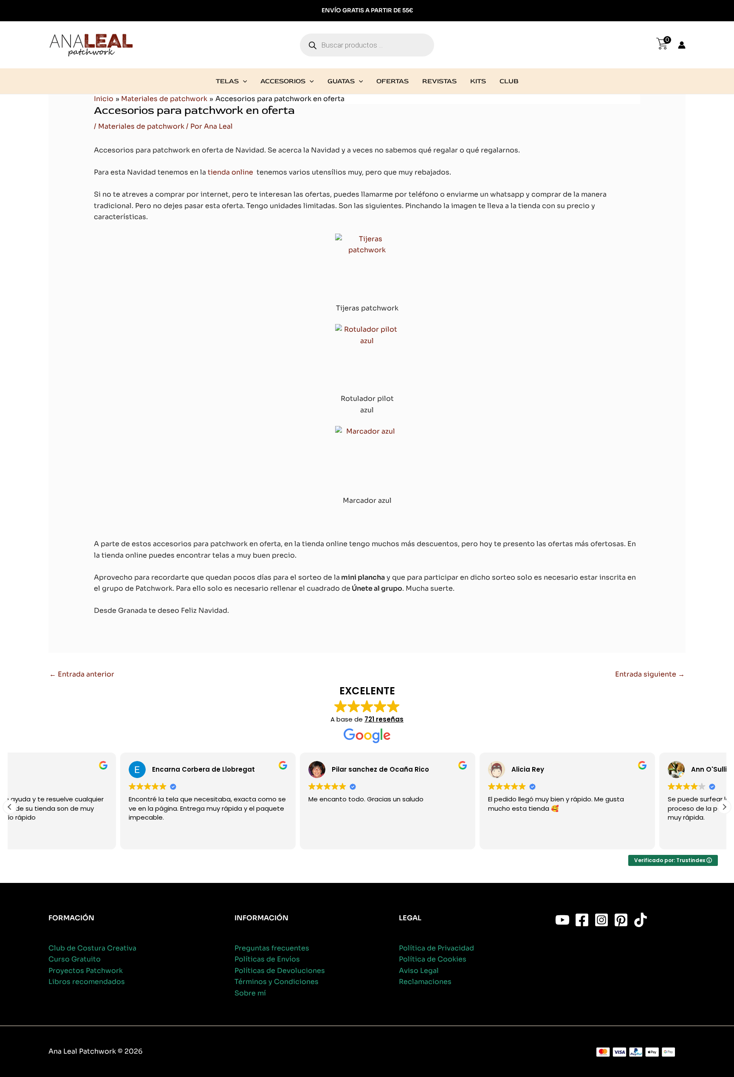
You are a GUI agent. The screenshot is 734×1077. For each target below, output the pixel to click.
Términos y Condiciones (276, 981)
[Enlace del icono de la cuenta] (682, 45)
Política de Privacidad (436, 948)
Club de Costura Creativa (92, 948)
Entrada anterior (81, 674)
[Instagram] (601, 920)
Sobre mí (250, 993)
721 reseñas (384, 719)
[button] (243, 81)
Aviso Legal (419, 970)
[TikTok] (640, 920)
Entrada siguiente (650, 674)
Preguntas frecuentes (271, 948)
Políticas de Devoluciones (279, 970)
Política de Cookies (432, 959)
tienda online (230, 172)
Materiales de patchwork (141, 126)
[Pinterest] (621, 920)
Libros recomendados (86, 981)
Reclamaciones (425, 981)
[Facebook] (582, 920)
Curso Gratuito (74, 959)
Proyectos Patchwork (85, 970)
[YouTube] (562, 920)
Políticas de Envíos (267, 959)
